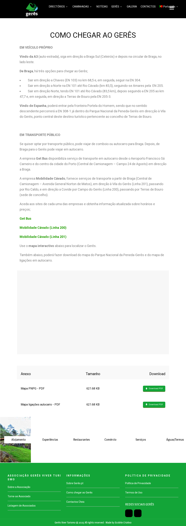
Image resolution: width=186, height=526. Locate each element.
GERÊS (115, 6)
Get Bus (25, 218)
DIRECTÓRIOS (57, 6)
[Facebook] (129, 513)
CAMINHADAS (80, 6)
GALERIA (132, 6)
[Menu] (172, 8)
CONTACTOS (148, 6)
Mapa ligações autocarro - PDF (40, 404)
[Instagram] (137, 513)
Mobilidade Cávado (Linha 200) (43, 228)
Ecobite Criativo (123, 522)
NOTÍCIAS (102, 6)
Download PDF (156, 388)
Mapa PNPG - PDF (33, 388)
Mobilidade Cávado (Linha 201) (43, 237)
